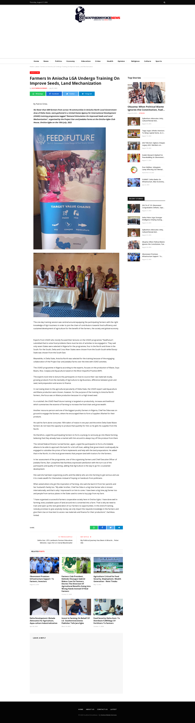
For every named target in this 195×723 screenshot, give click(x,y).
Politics (58, 61)
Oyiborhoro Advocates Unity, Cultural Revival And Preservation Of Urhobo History (152, 119)
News (46, 61)
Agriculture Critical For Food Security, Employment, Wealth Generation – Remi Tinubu (107, 579)
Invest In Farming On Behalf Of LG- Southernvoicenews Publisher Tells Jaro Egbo (76, 620)
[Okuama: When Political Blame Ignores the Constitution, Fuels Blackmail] (146, 92)
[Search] (164, 2)
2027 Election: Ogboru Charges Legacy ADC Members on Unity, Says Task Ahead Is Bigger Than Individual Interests (153, 144)
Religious (135, 61)
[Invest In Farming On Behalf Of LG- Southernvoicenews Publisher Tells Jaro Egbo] (76, 607)
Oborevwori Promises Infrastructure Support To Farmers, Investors (42, 579)
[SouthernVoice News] (97, 14)
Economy (71, 61)
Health (110, 61)
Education (86, 61)
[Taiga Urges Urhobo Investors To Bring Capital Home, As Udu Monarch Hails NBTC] (134, 133)
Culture (147, 61)
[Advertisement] (97, 41)
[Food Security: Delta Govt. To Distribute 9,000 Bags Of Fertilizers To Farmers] (108, 607)
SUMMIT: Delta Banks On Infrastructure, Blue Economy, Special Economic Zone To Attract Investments (153, 180)
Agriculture (35, 72)
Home (36, 61)
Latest (37, 67)
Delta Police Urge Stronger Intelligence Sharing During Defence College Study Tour (152, 218)
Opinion (121, 61)
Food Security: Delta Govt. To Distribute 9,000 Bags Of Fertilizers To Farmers (107, 620)
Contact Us (102, 709)
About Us (90, 709)
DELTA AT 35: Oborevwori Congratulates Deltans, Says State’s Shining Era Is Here (152, 206)
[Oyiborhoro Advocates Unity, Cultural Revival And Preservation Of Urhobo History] (134, 121)
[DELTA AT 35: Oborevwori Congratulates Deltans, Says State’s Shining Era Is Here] (134, 208)
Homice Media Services (109, 715)
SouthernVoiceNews (39, 88)
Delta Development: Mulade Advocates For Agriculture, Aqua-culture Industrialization (43, 620)
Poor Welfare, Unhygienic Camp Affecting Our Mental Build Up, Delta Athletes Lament (152, 168)
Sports (159, 61)
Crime (98, 61)
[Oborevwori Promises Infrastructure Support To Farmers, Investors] (44, 565)
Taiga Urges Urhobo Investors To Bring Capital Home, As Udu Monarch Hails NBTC (153, 132)
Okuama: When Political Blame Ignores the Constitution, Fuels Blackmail (146, 108)
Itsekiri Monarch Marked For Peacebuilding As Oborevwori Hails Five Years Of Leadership (153, 156)
